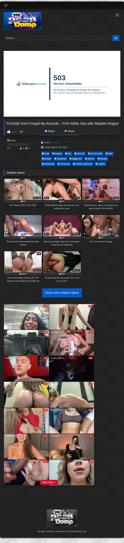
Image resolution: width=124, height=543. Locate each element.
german (91, 159)
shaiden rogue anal (84, 164)
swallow (101, 164)
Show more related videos (62, 292)
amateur (58, 153)
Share (71, 131)
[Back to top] (114, 534)
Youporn (55, 142)
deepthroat (61, 159)
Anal (47, 153)
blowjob (47, 159)
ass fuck (81, 153)
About (50, 131)
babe (110, 153)
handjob (103, 159)
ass (69, 153)
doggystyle (77, 159)
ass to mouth (96, 153)
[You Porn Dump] (62, 21)
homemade (49, 164)
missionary (65, 164)
